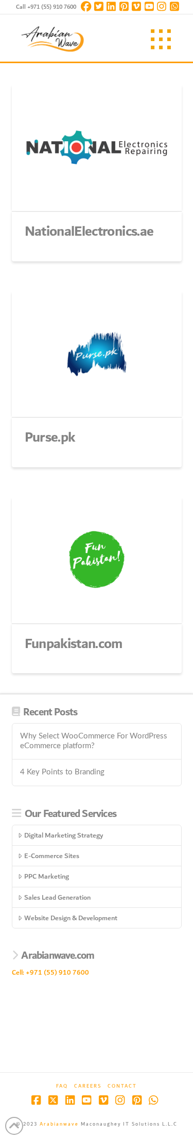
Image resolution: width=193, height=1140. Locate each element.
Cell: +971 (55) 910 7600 (50, 972)
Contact (122, 1086)
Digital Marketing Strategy (63, 835)
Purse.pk (50, 437)
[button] (161, 39)
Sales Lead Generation (57, 897)
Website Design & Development (70, 918)
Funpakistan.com (73, 644)
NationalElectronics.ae (89, 231)
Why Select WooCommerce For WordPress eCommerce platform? (93, 741)
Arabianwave (59, 1124)
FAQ (62, 1086)
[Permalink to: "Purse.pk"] (97, 353)
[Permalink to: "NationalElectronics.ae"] (97, 147)
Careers (87, 1086)
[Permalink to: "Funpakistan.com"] (97, 559)
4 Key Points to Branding (62, 772)
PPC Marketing (46, 876)
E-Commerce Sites (51, 856)
